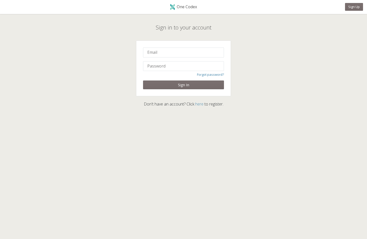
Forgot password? (210, 74)
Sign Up (354, 6)
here (199, 104)
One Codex (187, 7)
